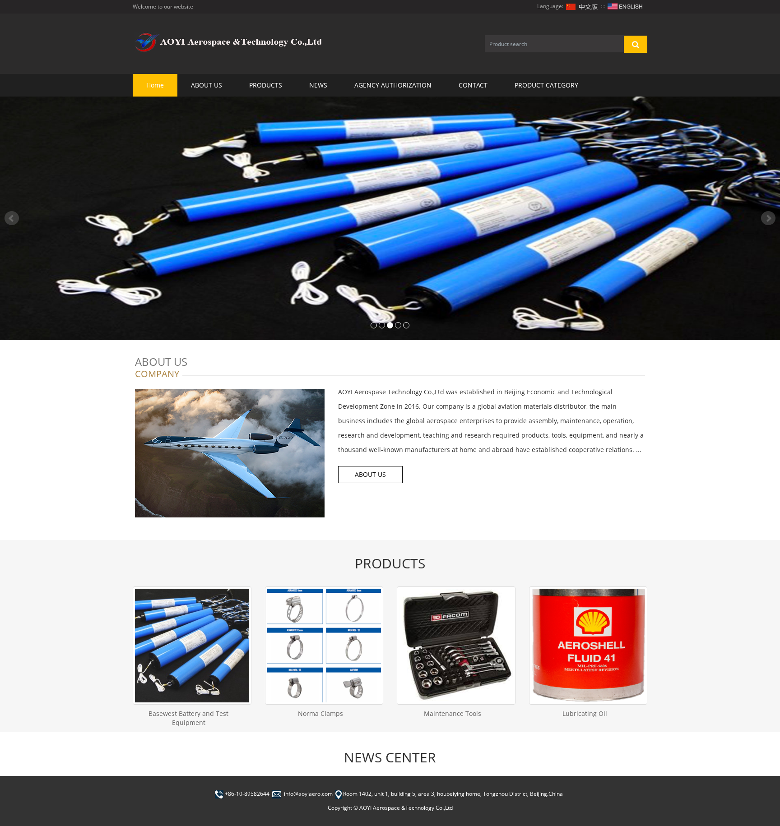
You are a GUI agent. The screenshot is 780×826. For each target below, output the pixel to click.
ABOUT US (206, 85)
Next (768, 218)
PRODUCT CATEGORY (546, 85)
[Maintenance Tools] (456, 645)
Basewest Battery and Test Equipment (188, 718)
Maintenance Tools (452, 713)
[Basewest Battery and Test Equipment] (192, 645)
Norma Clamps (320, 713)
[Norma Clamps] (324, 645)
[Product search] (635, 44)
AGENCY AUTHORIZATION (393, 85)
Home (155, 85)
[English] (625, 6)
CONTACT (473, 85)
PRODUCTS (265, 85)
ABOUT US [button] (370, 474)
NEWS (318, 85)
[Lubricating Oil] (588, 645)
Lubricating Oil (584, 713)
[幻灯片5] (390, 218)
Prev (12, 218)
